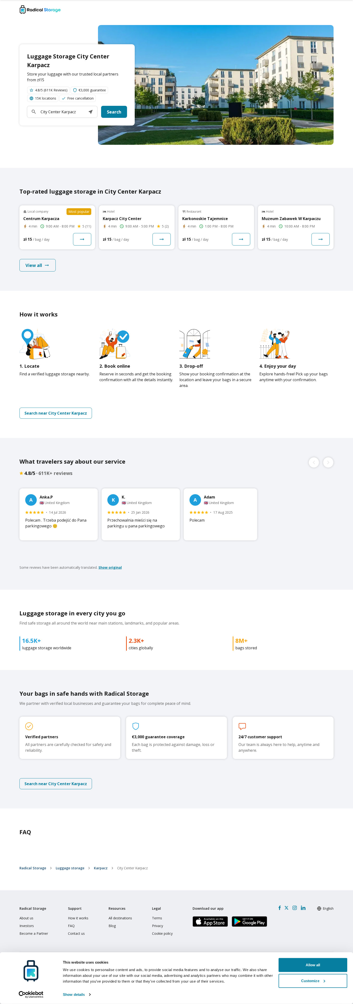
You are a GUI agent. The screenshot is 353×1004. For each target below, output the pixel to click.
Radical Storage (32, 868)
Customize (310, 981)
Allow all (313, 965)
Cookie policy (162, 933)
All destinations (120, 918)
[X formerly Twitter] (286, 908)
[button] (90, 112)
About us (26, 918)
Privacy (157, 925)
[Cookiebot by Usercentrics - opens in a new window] (31, 994)
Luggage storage (70, 868)
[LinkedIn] (303, 908)
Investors (26, 925)
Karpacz (101, 868)
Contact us (76, 933)
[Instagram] (294, 908)
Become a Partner (33, 933)
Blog (112, 925)
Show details (74, 994)
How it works (78, 918)
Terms (157, 918)
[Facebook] (280, 908)
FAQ (71, 925)
